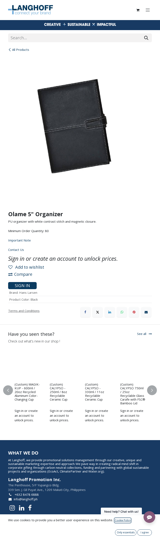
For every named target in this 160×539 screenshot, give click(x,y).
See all (142, 334)
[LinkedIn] (110, 312)
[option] (80, 390)
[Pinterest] (134, 312)
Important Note (19, 240)
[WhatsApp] (122, 312)
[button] (10, 390)
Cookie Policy (123, 520)
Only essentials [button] (126, 532)
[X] (97, 312)
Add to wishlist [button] (29, 267)
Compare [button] (23, 274)
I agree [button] (145, 532)
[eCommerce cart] (138, 10)
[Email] (146, 312)
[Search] (146, 37)
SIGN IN (22, 285)
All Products (20, 49)
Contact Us (16, 250)
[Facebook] (85, 312)
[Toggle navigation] (148, 10)
